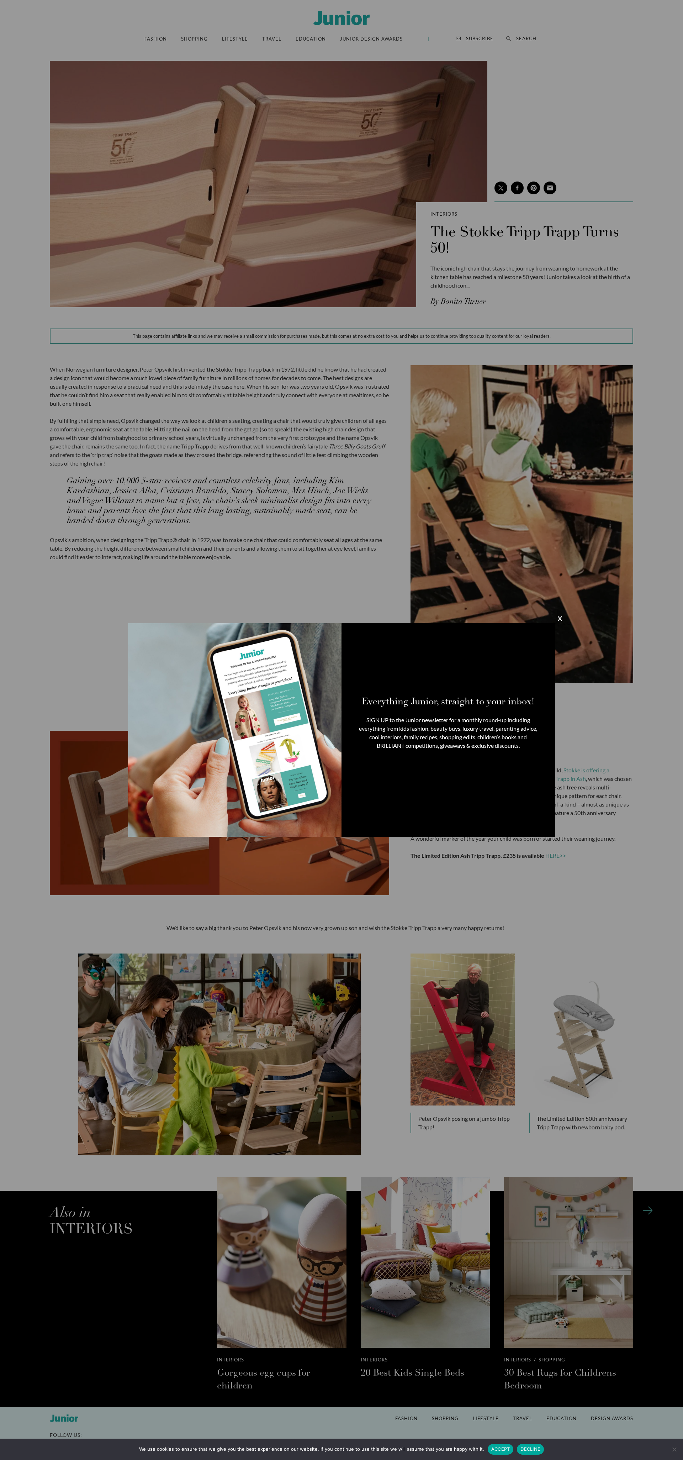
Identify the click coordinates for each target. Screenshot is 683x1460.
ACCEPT (500, 1449)
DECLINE (530, 1449)
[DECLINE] (674, 1449)
